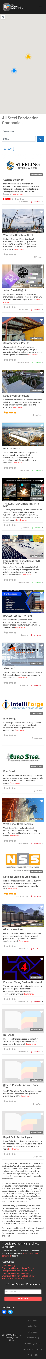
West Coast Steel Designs (18, 824)
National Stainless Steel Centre (21, 876)
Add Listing (33, 1320)
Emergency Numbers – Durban (15, 1273)
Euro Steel (9, 771)
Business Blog (32, 1337)
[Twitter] (10, 1312)
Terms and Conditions (32, 1349)
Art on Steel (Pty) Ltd (15, 290)
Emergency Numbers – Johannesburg (18, 1275)
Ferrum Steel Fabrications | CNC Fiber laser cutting (21, 562)
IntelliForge (9, 718)
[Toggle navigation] (40, 7)
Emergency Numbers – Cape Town (17, 1270)
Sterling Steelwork (13, 179)
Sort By (7, 149)
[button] (37, 202)
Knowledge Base (32, 1343)
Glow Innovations (13, 929)
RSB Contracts (11, 448)
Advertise (32, 1326)
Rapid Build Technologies (17, 1137)
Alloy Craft (9, 668)
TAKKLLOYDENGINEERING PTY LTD (21, 504)
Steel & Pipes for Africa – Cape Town (21, 1086)
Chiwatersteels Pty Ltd (16, 343)
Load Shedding (8, 1265)
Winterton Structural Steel (18, 235)
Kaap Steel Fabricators (16, 395)
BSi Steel (8, 1034)
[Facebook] (4, 1312)
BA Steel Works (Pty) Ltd (17, 615)
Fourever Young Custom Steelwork (23, 982)
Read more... (17, 194)
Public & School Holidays (13, 1278)
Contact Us (33, 1355)
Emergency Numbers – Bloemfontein (18, 1268)
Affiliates (32, 1332)
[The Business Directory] (12, 6)
